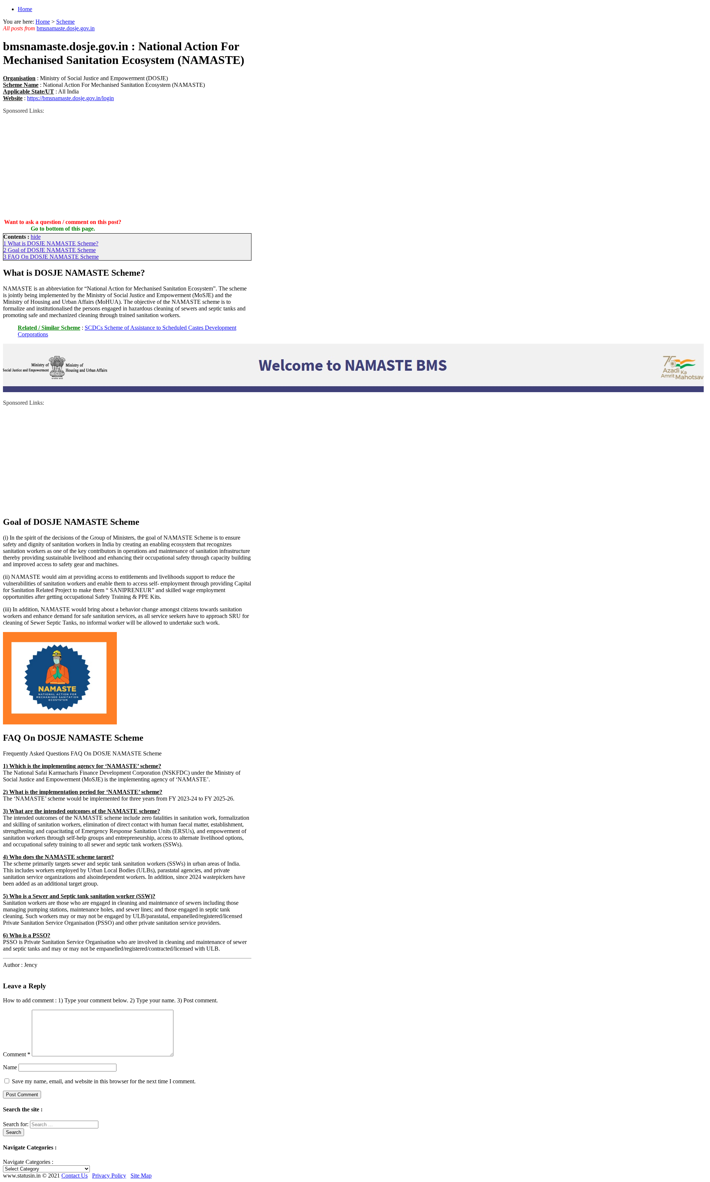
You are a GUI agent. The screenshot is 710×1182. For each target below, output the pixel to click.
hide (36, 237)
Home (25, 9)
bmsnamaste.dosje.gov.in (66, 28)
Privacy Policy (109, 1175)
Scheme (65, 21)
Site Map (141, 1175)
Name (10, 1067)
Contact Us (74, 1175)
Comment (16, 1054)
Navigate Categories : (28, 1162)
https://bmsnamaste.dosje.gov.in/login (70, 98)
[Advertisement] (127, 166)
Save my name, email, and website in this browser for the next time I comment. (104, 1081)
